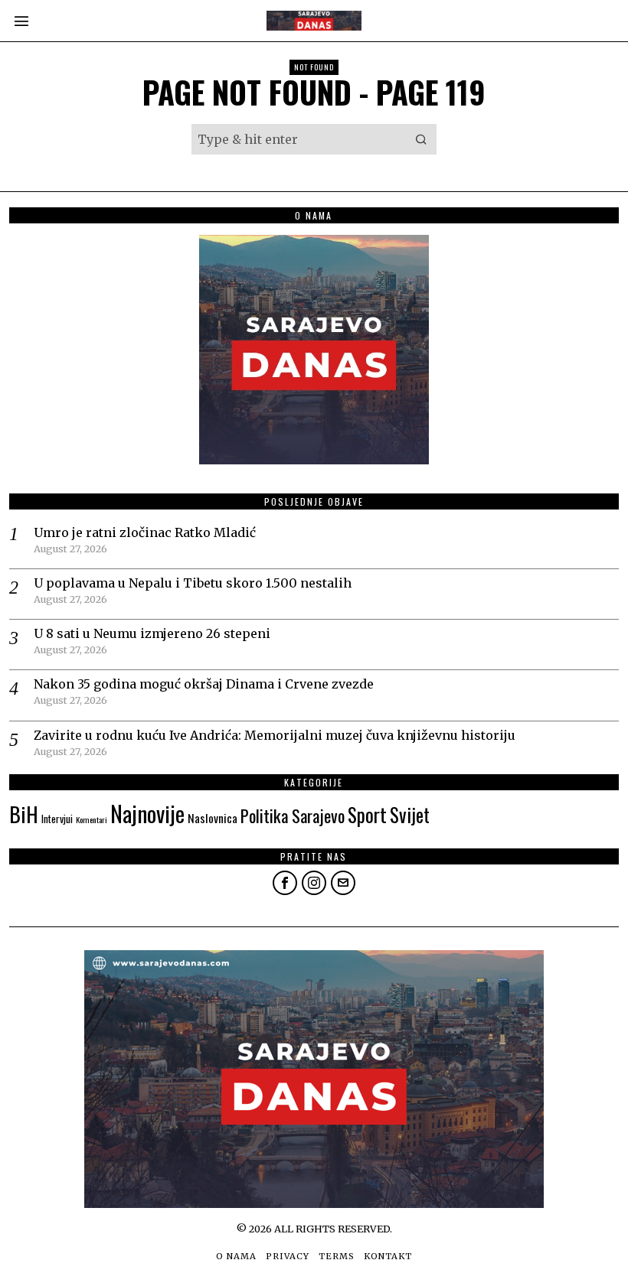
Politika (264, 816)
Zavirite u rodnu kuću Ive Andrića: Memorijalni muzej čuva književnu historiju (274, 735)
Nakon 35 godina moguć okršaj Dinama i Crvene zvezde (204, 684)
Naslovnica (212, 818)
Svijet (410, 814)
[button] (421, 139)
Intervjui (57, 818)
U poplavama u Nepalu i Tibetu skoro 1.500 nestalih (193, 583)
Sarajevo (318, 815)
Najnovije (147, 812)
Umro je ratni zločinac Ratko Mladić (145, 532)
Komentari (91, 819)
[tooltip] (285, 883)
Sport (367, 814)
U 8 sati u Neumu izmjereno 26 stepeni (152, 633)
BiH (23, 813)
